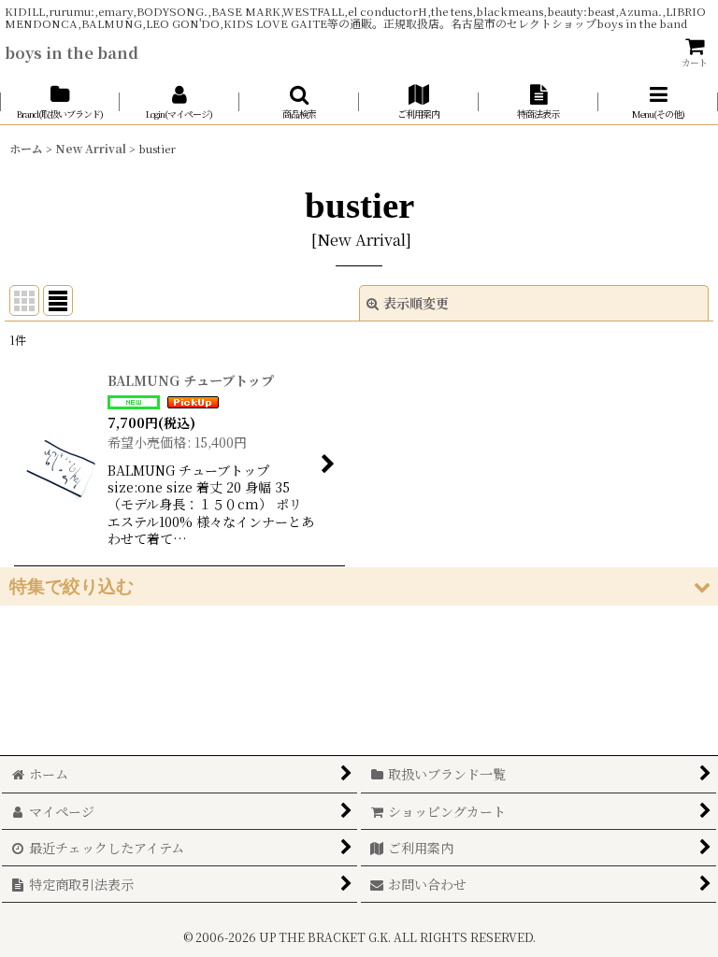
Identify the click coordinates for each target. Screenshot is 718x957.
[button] (299, 101)
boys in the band (71, 52)
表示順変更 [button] (416, 302)
